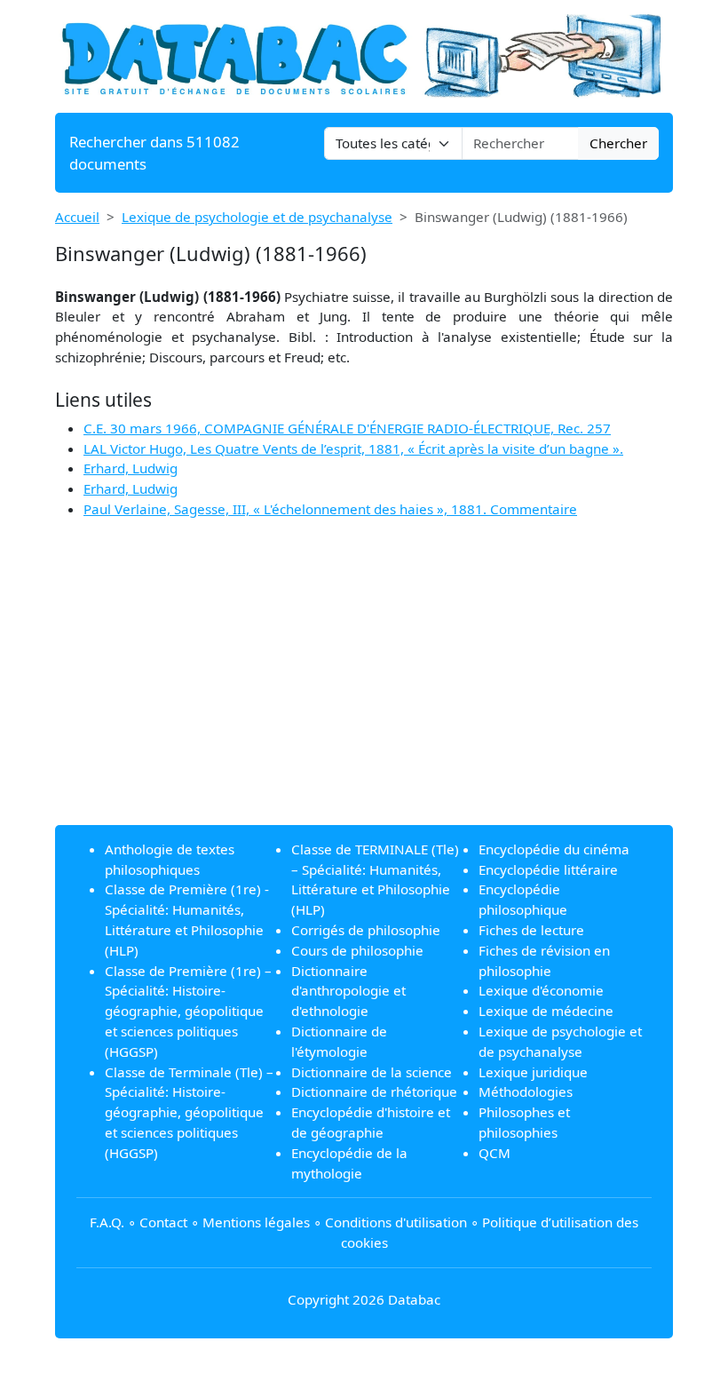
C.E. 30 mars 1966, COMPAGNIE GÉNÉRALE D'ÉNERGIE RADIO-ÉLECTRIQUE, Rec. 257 (347, 428)
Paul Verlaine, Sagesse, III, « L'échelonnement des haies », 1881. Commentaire (330, 509)
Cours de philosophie (357, 950)
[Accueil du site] (364, 55)
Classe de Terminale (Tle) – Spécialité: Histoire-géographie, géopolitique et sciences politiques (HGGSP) (189, 1112)
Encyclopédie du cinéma (554, 849)
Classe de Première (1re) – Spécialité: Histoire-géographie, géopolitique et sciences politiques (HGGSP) (188, 1011)
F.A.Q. (107, 1222)
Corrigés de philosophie (365, 930)
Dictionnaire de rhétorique (374, 1091)
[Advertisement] (364, 686)
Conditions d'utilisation (396, 1222)
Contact (163, 1222)
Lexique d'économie (541, 990)
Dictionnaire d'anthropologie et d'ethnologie (348, 991)
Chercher (618, 143)
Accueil (77, 217)
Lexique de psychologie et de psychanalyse (257, 217)
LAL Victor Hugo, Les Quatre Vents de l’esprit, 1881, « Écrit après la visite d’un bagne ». (353, 448)
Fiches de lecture (531, 930)
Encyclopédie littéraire (548, 869)
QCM (494, 1153)
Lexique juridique (533, 1072)
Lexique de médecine (546, 1011)
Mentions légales (256, 1222)
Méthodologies (526, 1091)
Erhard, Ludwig (130, 468)
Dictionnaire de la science (371, 1072)
